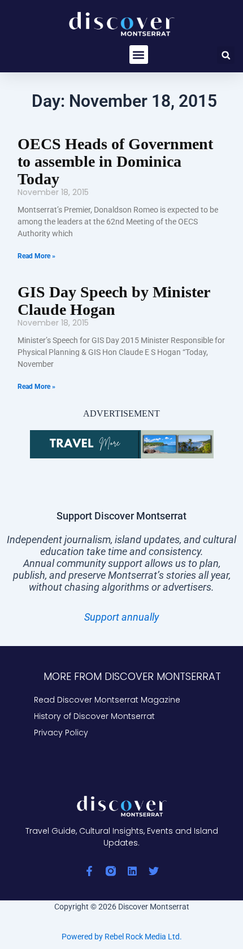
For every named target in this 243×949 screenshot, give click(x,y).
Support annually (121, 617)
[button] (138, 54)
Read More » (36, 256)
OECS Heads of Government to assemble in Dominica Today (115, 161)
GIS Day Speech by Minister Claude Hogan (114, 300)
